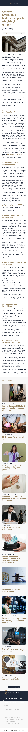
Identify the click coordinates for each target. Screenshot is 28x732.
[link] (14, 692)
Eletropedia (17, 723)
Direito (6, 709)
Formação (17, 709)
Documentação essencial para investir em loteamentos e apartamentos (14, 499)
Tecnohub (20, 719)
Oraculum (7, 721)
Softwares (13, 717)
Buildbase (10, 723)
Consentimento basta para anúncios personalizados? (13, 650)
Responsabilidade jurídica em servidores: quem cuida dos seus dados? (14, 620)
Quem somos (13, 698)
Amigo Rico (7, 717)
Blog (6, 698)
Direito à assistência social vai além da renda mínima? (13, 438)
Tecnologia (11, 709)
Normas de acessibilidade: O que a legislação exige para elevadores (13, 408)
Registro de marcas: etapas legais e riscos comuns (13, 590)
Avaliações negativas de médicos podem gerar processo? (12, 468)
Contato (21, 698)
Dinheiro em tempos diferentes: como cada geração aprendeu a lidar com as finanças (12, 559)
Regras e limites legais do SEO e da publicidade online (13, 679)
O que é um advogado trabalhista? (11, 528)
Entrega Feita (13, 719)
